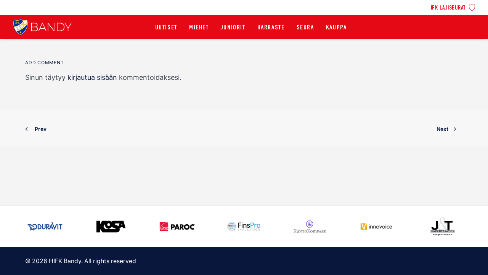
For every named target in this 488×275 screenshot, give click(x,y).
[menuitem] (453, 7)
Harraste (271, 27)
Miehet (199, 27)
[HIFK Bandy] (42, 27)
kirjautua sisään (92, 77)
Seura (305, 27)
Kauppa (336, 27)
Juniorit (233, 27)
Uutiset (166, 27)
